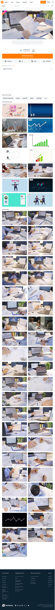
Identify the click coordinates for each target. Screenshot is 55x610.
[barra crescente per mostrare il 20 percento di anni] (41, 155)
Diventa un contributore (33, 582)
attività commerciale (8, 97)
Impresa (4, 581)
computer (25, 97)
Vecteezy (4, 577)
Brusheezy (4, 576)
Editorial (25, 2)
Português (49, 579)
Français (49, 583)
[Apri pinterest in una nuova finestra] (22, 604)
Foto (12, 2)
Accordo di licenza (19, 576)
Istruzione (4, 583)
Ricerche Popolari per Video (19, 589)
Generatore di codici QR (5, 598)
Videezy (4, 579)
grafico (32, 97)
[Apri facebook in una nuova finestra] (15, 604)
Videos (17, 2)
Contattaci (33, 577)
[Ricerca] (48, 6)
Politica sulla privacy (48, 605)
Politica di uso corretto (46, 606)
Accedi (48, 2)
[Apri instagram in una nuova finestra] (17, 604)
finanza (18, 97)
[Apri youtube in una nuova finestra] (28, 604)
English (49, 576)
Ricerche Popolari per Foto (19, 586)
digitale (46, 97)
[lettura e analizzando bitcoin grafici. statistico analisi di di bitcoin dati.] (40, 459)
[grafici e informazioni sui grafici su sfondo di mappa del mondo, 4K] (41, 185)
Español (49, 577)
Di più (31, 2)
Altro (48, 585)
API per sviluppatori (5, 586)
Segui (33, 51)
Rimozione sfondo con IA (5, 594)
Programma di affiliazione (18, 580)
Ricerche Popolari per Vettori (19, 583)
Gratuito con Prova (27, 56)
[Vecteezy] (2, 2)
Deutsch (49, 581)
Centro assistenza (35, 576)
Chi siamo (33, 579)
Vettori (6, 2)
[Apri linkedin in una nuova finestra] (20, 604)
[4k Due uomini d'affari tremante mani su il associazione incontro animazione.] (40, 199)
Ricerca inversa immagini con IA (5, 590)
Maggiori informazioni (7, 68)
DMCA (16, 577)
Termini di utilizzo (39, 605)
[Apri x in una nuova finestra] (26, 604)
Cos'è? (13, 65)
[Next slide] (50, 97)
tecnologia (38, 97)
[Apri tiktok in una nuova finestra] (24, 604)
